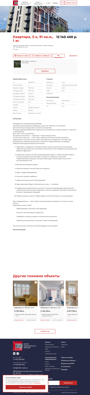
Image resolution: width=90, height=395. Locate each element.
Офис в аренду (50, 366)
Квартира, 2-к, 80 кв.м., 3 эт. (51, 308)
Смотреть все (45, 331)
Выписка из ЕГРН (67, 363)
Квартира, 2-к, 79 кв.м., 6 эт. (24, 308)
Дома (46, 349)
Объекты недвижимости (25, 3)
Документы (73, 55)
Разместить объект (68, 360)
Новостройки (49, 344)
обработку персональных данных (59, 387)
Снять (63, 342)
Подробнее (45, 71)
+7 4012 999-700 (19, 364)
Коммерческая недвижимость (50, 358)
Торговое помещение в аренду (52, 369)
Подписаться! (68, 383)
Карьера (55, 3)
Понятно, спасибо (25, 387)
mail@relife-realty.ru (20, 368)
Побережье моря (50, 354)
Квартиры (64, 344)
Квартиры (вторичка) (52, 347)
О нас (48, 3)
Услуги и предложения (38, 3)
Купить (47, 342)
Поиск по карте (67, 357)
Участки (47, 351)
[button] (85, 19)
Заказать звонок (71, 2)
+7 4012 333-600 (18, 359)
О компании (65, 366)
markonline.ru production (69, 392)
